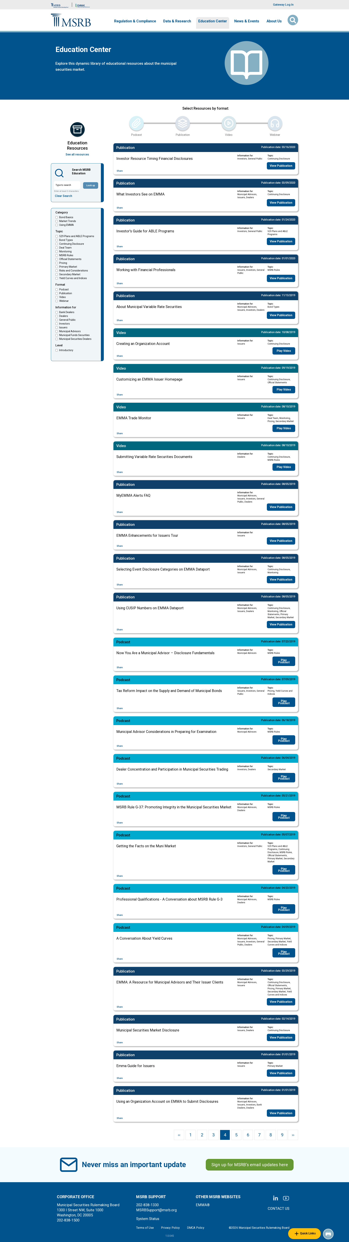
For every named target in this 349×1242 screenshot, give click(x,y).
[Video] (229, 123)
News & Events (246, 21)
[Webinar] (275, 123)
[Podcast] (136, 123)
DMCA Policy (195, 1227)
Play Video (284, 351)
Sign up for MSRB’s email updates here (249, 1164)
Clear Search (63, 196)
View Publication (281, 165)
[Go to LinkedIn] (275, 1198)
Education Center (212, 21)
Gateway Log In (283, 4)
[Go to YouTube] (286, 1198)
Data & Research (177, 21)
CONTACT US (278, 1208)
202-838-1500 (68, 1220)
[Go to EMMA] (83, 4)
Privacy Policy (170, 1227)
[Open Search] (293, 20)
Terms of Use (145, 1227)
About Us (274, 21)
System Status (147, 1219)
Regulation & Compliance (135, 21)
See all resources (77, 154)
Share (120, 171)
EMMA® (203, 1205)
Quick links (308, 1233)
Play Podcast (284, 661)
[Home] (71, 20)
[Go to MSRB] (59, 4)
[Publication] (182, 123)
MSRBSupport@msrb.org (156, 1210)
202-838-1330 (147, 1205)
